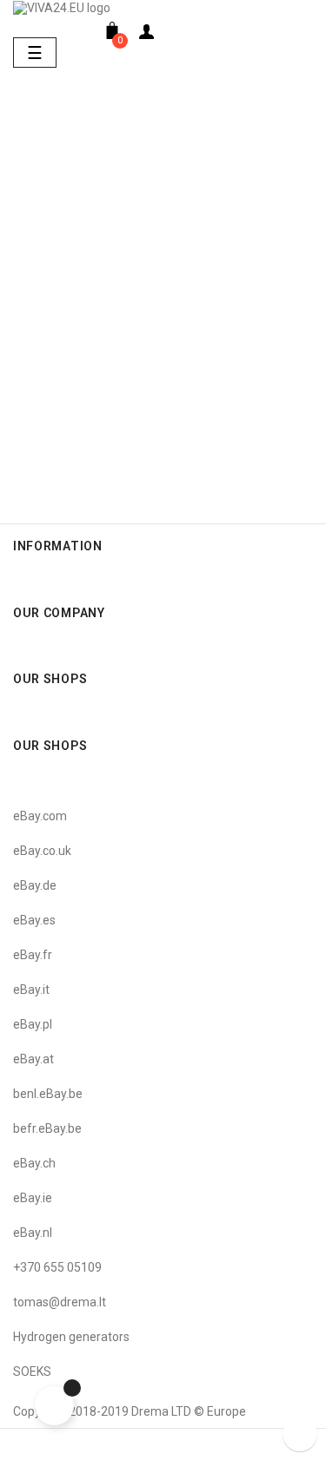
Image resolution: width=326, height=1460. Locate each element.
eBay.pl (32, 1024)
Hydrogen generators (71, 1337)
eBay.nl (32, 1233)
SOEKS (32, 1371)
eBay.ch (34, 1163)
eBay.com (40, 816)
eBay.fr (32, 955)
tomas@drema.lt (59, 1302)
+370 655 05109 (57, 1267)
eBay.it (31, 989)
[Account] (147, 35)
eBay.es (34, 920)
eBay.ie (32, 1198)
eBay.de (35, 885)
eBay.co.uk (42, 851)
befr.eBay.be (47, 1128)
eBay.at (33, 1059)
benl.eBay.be (48, 1094)
